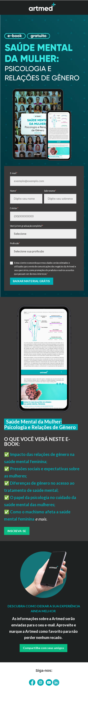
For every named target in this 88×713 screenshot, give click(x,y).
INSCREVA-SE (16, 531)
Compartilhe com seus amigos (43, 648)
